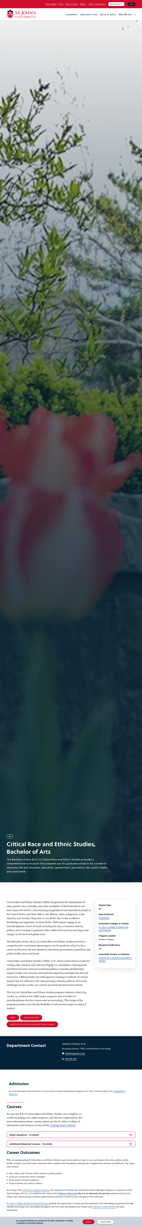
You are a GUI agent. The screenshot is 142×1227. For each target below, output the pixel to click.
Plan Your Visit (31, 1017)
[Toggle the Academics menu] (72, 17)
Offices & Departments (97, 4)
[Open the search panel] (135, 16)
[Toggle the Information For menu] (117, 7)
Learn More (105, 1222)
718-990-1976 (71, 1058)
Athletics (83, 4)
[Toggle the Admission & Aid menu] (88, 17)
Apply (12, 1017)
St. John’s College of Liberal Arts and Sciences (27, 1203)
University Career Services (104, 1206)
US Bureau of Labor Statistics (35, 1190)
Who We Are (125, 14)
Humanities (104, 917)
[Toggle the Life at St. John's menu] (108, 17)
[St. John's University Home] (21, 14)
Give (131, 4)
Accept (88, 1222)
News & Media (51, 4)
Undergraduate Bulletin (63, 1125)
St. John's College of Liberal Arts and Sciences (113, 929)
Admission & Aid (88, 14)
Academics (72, 14)
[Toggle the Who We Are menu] (125, 17)
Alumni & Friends (72, 4)
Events (61, 4)
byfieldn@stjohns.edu (75, 1053)
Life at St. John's (108, 14)
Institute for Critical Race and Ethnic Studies (32, 1024)
